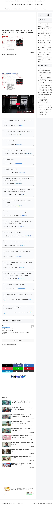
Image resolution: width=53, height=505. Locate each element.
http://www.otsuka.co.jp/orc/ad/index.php (10, 73)
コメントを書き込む (18, 340)
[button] (18, 371)
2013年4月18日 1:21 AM (6, 327)
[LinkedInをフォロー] (24, 377)
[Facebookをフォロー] (19, 377)
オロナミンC (4, 54)
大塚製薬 (9, 54)
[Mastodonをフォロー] (17, 377)
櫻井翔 (15, 54)
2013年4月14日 (20, 125)
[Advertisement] (18, 21)
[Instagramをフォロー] (22, 377)
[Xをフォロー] (15, 377)
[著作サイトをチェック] (12, 377)
